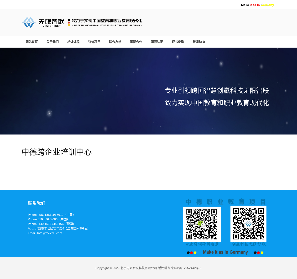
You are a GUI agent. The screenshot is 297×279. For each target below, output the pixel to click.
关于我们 (53, 41)
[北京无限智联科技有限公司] (97, 21)
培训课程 (73, 41)
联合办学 (115, 41)
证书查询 (178, 41)
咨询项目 (94, 41)
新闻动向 (199, 41)
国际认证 (157, 41)
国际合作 (136, 41)
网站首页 (32, 41)
